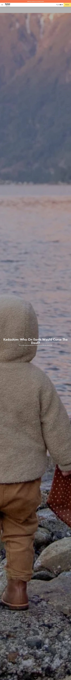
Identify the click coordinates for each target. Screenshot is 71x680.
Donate (67, 4)
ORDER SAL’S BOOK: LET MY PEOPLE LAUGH (35, 1)
